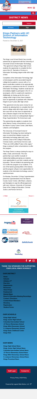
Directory (6, 303)
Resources (7, 287)
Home (5, 276)
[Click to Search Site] (33, 13)
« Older (5, 196)
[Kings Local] (6, 5)
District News (8, 294)
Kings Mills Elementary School (14, 326)
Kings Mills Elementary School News (16, 355)
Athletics (6, 281)
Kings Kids (7, 333)
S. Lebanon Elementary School (14, 328)
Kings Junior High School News (14, 348)
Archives (11, 27)
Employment (7, 292)
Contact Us (25, 371)
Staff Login (12, 371)
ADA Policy (23, 377)
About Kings (7, 290)
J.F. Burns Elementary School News (15, 352)
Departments (7, 285)
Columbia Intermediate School (13, 322)
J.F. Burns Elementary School (13, 324)
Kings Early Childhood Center (13, 330)
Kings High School (9, 317)
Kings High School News (12, 346)
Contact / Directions (10, 298)
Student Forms (8, 307)
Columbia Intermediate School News (16, 350)
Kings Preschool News (11, 359)
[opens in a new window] (10, 222)
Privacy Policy (14, 377)
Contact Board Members (11, 300)
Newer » (31, 196)
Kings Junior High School (12, 320)
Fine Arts (6, 283)
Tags (27, 27)
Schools (6, 279)
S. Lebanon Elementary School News (16, 357)
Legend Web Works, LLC (22, 384)
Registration (7, 305)
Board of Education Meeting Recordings (17, 296)
